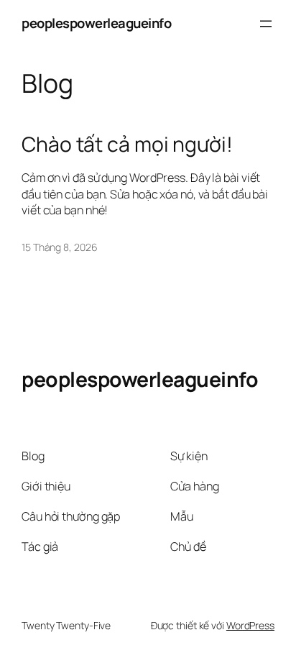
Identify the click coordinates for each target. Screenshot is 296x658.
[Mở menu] (265, 23)
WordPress (250, 625)
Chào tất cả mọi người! (127, 144)
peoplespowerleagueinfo (96, 23)
